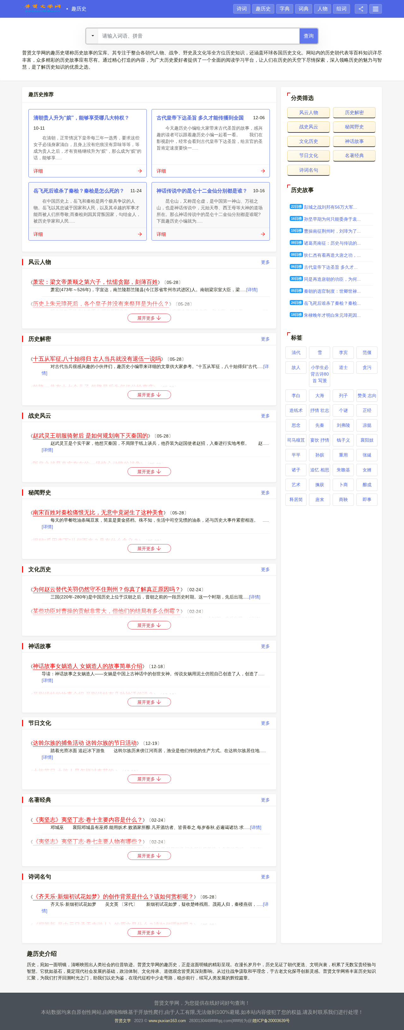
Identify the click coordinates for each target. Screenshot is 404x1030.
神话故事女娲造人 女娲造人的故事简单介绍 (87, 666)
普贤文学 (123, 1020)
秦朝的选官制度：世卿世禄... (332, 291)
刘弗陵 (343, 425)
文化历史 (308, 141)
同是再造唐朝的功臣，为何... (332, 279)
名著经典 (354, 155)
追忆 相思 (319, 469)
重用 (343, 454)
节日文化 (308, 155)
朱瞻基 (343, 469)
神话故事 (354, 141)
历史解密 (354, 112)
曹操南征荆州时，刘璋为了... (332, 231)
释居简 (296, 499)
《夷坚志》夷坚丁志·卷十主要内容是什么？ (88, 820)
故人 (296, 367)
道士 (343, 367)
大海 (319, 395)
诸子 (296, 469)
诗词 (242, 8)
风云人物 (308, 112)
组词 (341, 8)
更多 (265, 262)
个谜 (343, 410)
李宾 (343, 352)
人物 (323, 8)
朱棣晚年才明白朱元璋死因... (332, 315)
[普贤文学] (42, 9)
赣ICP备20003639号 (271, 1020)
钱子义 (343, 440)
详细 (38, 171)
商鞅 (343, 499)
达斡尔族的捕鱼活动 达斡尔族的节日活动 (85, 743)
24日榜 (296, 302)
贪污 (367, 367)
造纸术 (296, 410)
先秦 (319, 425)
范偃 (367, 352)
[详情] (252, 289)
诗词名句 (308, 170)
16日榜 (296, 218)
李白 (296, 395)
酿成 (367, 484)
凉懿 (367, 425)
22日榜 (296, 206)
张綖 (367, 454)
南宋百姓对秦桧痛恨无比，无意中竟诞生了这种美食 (98, 512)
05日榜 (296, 290)
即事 (367, 499)
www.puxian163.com (167, 1020)
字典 (285, 8)
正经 (367, 410)
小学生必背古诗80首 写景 (320, 374)
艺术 (296, 484)
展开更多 (146, 318)
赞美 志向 (367, 395)
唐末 (319, 499)
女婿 (367, 469)
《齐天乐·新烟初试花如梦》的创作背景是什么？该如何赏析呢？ (113, 896)
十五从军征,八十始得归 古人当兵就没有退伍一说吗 (97, 359)
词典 (304, 8)
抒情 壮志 (319, 410)
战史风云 (308, 126)
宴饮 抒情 (319, 440)
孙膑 (319, 454)
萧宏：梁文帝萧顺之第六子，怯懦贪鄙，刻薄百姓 (95, 282)
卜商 (343, 484)
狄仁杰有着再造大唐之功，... (332, 255)
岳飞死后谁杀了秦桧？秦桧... (332, 303)
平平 (296, 454)
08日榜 (296, 242)
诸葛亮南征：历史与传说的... (332, 243)
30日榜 (296, 278)
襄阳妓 (367, 440)
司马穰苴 (296, 440)
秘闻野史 (354, 126)
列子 (343, 395)
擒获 (319, 484)
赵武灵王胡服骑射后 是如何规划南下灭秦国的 (90, 435)
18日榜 (296, 314)
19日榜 (296, 230)
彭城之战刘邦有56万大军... (330, 207)
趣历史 (78, 8)
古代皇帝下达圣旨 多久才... (331, 267)
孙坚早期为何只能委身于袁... (332, 219)
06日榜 (296, 266)
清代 (296, 352)
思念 (296, 425)
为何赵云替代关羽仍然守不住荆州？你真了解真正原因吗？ (107, 589)
